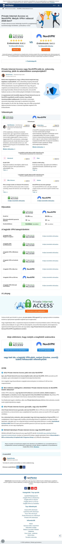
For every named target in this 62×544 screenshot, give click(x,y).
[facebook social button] (25, 488)
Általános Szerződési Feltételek (31, 529)
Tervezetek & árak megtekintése (36, 311)
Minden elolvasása (8, 149)
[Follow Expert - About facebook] (24, 467)
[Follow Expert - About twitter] (21, 467)
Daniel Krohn (9, 74)
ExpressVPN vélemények (31, 509)
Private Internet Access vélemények (31, 515)
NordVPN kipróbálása (45, 350)
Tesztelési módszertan (31, 537)
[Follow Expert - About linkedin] (17, 467)
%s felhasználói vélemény (16, 46)
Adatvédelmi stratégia (31, 527)
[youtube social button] (35, 488)
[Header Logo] (8, 5)
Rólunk (31, 523)
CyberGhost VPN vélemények (31, 511)
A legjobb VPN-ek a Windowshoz (31, 497)
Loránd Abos (40, 125)
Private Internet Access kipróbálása (16, 350)
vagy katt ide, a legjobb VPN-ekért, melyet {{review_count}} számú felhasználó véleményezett (31, 358)
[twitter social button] (29, 488)
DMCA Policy (31, 535)
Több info (16, 49)
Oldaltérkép (31, 531)
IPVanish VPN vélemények (31, 517)
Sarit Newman (11, 125)
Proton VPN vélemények (31, 513)
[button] (3, 541)
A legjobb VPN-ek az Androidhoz (31, 503)
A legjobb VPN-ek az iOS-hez (31, 501)
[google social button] (32, 488)
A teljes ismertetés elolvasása (16, 200)
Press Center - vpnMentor (31, 533)
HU (54, 5)
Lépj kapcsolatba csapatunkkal (31, 525)
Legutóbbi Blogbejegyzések (31, 495)
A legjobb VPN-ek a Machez (31, 499)
